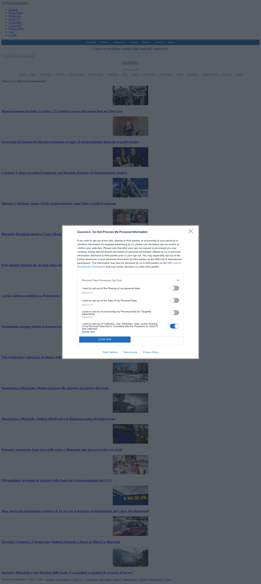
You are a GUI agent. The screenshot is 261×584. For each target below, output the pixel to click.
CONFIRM (105, 339)
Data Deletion (110, 352)
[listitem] (130, 280)
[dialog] (130, 292)
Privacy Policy (150, 352)
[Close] (192, 232)
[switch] (174, 288)
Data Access (130, 352)
